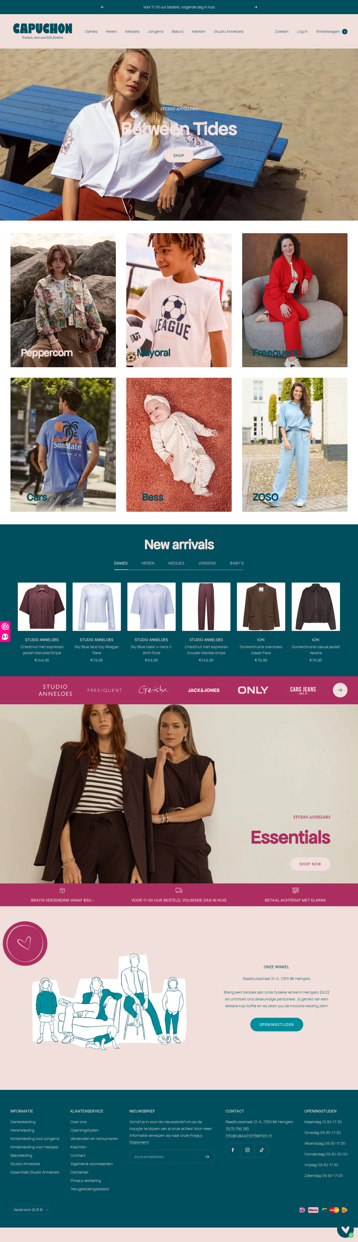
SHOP (179, 155)
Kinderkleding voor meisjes (34, 1147)
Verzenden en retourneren (94, 1138)
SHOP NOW (310, 864)
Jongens (156, 31)
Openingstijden (276, 1024)
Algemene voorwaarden (91, 1163)
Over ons (78, 1121)
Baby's (177, 31)
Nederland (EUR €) (28, 1209)
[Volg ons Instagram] (247, 1150)
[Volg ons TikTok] (261, 1150)
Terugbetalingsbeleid (89, 1189)
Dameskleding (23, 1121)
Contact (77, 1155)
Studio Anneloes (228, 31)
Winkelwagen (330, 31)
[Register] (207, 1157)
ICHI (261, 639)
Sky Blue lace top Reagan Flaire (96, 649)
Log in (302, 31)
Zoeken (282, 31)
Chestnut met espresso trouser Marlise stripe (206, 649)
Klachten (78, 1147)
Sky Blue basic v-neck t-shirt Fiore (151, 649)
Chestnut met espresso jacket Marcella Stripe (42, 649)
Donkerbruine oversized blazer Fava (261, 649)
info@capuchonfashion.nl (249, 1135)
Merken (198, 31)
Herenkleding (22, 1130)
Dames (91, 31)
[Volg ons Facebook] (233, 1150)
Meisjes (132, 31)
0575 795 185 (237, 1128)
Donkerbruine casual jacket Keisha (316, 649)
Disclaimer (79, 1172)
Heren (111, 31)
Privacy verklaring (85, 1180)
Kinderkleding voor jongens (34, 1138)
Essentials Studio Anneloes (34, 1172)
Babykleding (21, 1155)
